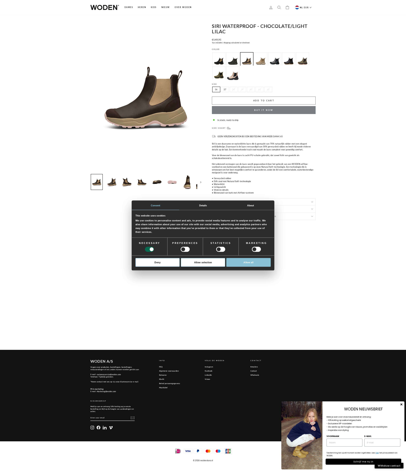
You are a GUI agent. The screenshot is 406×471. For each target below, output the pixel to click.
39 (242, 89)
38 (233, 89)
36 (216, 89)
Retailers (254, 367)
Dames (128, 7)
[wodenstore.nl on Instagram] (92, 427)
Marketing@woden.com (106, 391)
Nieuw (165, 7)
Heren (142, 7)
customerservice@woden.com (109, 374)
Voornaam (333, 436)
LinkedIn (208, 375)
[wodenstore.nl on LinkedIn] (105, 427)
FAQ (161, 367)
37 (225, 89)
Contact (253, 371)
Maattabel (163, 387)
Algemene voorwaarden (169, 371)
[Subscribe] (133, 418)
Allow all (248, 262)
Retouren (163, 375)
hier (377, 453)
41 (259, 89)
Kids (154, 7)
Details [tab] (203, 205)
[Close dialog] (401, 404)
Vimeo (207, 379)
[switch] (185, 249)
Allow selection (203, 262)
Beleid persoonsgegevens (169, 383)
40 (251, 89)
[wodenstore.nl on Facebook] (98, 427)
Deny (157, 262)
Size (214, 84)
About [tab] (250, 205)
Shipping (227, 43)
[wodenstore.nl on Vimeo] (111, 427)
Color (216, 49)
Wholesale (254, 375)
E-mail (367, 436)
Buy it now (263, 110)
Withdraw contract (389, 465)
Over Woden (183, 7)
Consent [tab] (155, 205)
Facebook (209, 371)
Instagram (209, 367)
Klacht (161, 379)
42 (268, 89)
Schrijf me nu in (363, 461)
